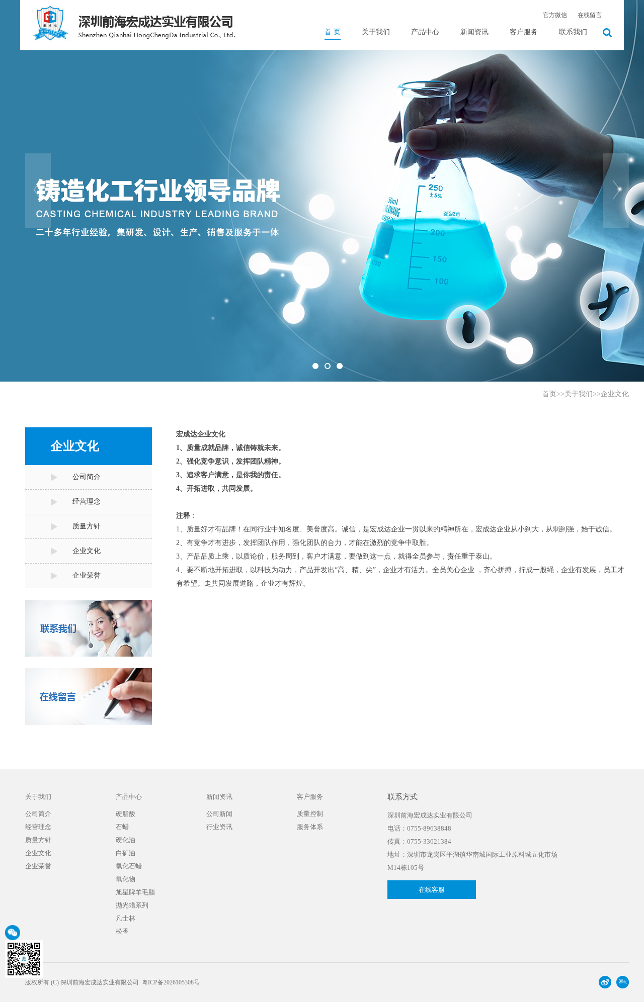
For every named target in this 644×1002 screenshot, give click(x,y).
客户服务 (524, 32)
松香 (122, 931)
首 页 (333, 32)
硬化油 (125, 840)
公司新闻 (219, 813)
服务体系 (310, 827)
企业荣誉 (86, 575)
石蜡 (122, 827)
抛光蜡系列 (132, 905)
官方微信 (555, 15)
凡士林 (125, 918)
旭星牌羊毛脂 (135, 892)
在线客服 (432, 889)
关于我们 (376, 32)
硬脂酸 (125, 813)
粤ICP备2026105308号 (171, 982)
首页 (549, 394)
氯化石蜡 (129, 866)
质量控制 (310, 813)
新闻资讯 (474, 32)
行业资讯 (219, 827)
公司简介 (86, 477)
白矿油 (125, 853)
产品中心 (425, 32)
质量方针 (86, 526)
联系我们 (573, 32)
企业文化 (615, 394)
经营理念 (86, 501)
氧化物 (125, 879)
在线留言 (590, 15)
